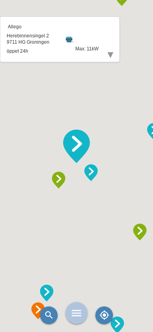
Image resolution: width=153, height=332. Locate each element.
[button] (76, 146)
